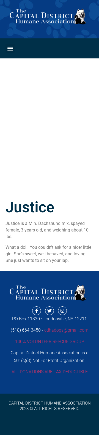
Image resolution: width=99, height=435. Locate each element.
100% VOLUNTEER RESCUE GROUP (49, 341)
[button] (10, 48)
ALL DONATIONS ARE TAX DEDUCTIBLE (50, 371)
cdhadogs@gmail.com (66, 330)
